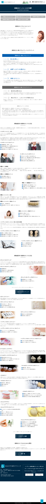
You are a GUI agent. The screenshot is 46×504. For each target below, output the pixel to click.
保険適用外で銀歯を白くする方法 (8, 19)
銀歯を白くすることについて (8, 16)
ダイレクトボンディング (23, 291)
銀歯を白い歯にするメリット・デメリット (23, 16)
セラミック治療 (23, 436)
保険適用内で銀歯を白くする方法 (38, 16)
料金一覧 (23, 453)
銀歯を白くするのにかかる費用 (23, 19)
